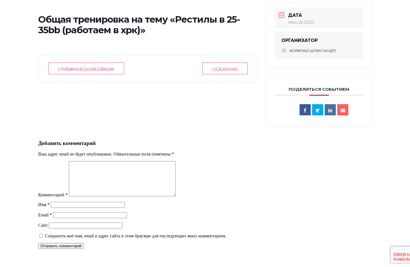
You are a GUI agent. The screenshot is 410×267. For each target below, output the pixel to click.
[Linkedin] (330, 109)
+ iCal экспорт (225, 68)
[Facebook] (305, 109)
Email (45, 215)
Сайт (43, 225)
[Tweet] (317, 109)
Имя (44, 204)
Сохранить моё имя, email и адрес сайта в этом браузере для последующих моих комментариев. (135, 235)
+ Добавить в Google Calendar (86, 68)
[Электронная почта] (342, 109)
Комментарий (53, 194)
